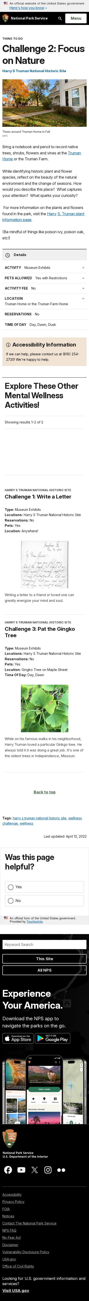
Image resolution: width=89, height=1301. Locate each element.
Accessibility (12, 1194)
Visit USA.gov (15, 1290)
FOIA (6, 1209)
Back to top (45, 792)
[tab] (46, 288)
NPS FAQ (9, 1230)
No (18, 900)
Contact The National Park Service (29, 1223)
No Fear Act (11, 1237)
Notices (8, 1216)
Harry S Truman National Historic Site (34, 71)
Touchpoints (35, 921)
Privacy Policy (13, 1202)
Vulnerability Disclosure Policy (25, 1252)
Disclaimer (10, 1245)
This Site (44, 958)
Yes (18, 886)
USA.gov (9, 1259)
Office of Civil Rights (18, 1266)
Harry (51, 213)
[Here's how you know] (44, 6)
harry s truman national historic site (39, 818)
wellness (26, 823)
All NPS (44, 970)
